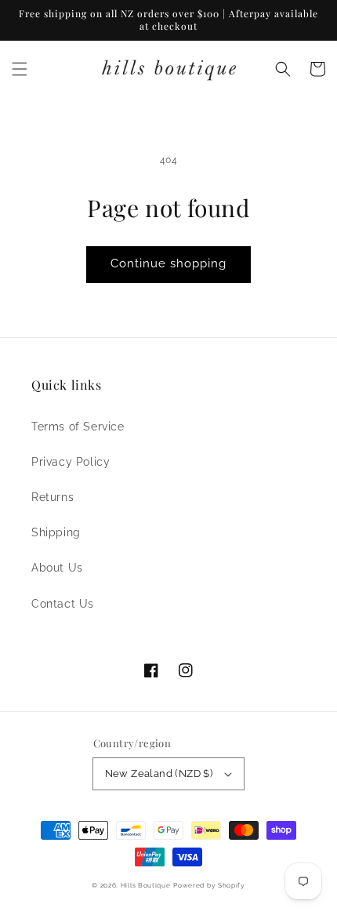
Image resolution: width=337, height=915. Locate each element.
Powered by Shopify (209, 885)
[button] (19, 69)
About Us (57, 567)
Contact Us (62, 603)
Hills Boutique (146, 885)
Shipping (56, 532)
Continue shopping (168, 263)
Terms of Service (78, 426)
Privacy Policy (70, 462)
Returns (52, 497)
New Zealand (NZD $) (159, 773)
